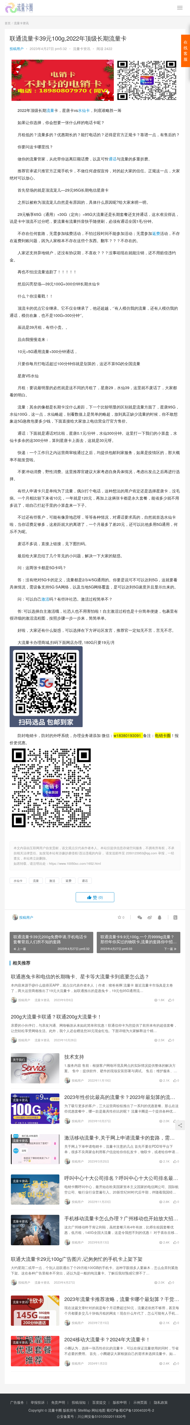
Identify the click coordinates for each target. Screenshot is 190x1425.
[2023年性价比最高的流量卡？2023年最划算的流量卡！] (35, 1109)
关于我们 (19, 1059)
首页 (8, 23)
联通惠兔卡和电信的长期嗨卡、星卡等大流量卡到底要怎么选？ (80, 976)
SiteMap (84, 1410)
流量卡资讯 (81, 48)
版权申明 (120, 1402)
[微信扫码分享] (139, 917)
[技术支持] (35, 1068)
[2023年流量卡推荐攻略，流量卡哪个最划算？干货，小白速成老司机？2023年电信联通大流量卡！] (35, 1311)
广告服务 (17, 1402)
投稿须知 (79, 1402)
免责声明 (58, 1402)
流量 (50, 110)
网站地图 (98, 1410)
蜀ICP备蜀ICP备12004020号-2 (130, 1410)
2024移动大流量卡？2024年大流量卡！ (107, 1339)
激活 (45, 599)
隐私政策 (161, 1402)
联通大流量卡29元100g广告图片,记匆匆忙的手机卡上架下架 (76, 1258)
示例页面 (140, 1402)
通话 (113, 159)
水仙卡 (84, 110)
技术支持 (74, 1056)
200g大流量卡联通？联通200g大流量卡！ (56, 1016)
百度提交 (99, 1402)
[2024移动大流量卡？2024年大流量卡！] (35, 1351)
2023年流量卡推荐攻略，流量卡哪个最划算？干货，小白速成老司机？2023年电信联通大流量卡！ (121, 1299)
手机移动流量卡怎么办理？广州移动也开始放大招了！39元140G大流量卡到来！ (118, 1218)
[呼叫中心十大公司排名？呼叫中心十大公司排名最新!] (35, 1189)
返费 (156, 233)
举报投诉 (38, 1402)
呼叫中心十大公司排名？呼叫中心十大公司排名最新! (118, 1177)
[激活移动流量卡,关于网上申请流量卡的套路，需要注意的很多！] (35, 1149)
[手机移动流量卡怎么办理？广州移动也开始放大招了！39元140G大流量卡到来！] (35, 1230)
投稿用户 (17, 48)
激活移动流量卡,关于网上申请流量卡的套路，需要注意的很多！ (119, 1137)
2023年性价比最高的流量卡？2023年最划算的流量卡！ (119, 1097)
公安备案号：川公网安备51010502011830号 (91, 1416)
